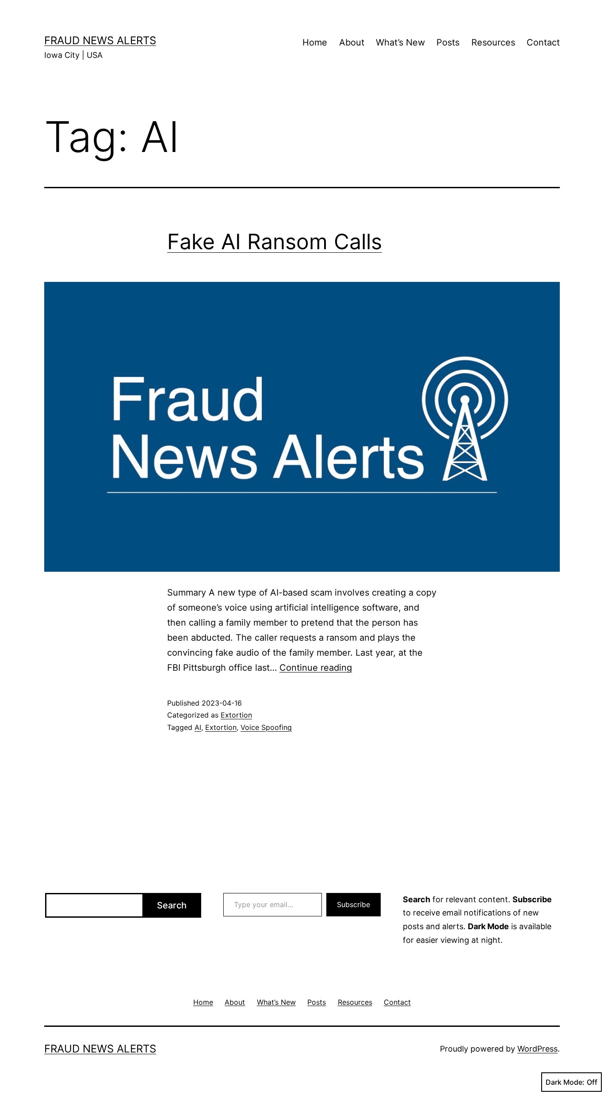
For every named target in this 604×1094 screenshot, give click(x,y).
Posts (447, 42)
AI (198, 727)
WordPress (537, 1048)
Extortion (236, 714)
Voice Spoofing (266, 727)
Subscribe (353, 904)
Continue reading (315, 667)
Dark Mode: (565, 1082)
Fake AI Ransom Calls (274, 241)
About (351, 42)
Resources (493, 42)
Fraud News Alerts (100, 40)
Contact (543, 42)
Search (172, 905)
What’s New (400, 42)
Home (314, 42)
